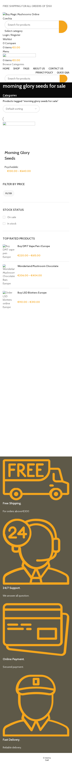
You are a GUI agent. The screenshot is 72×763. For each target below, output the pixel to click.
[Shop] (2, 759)
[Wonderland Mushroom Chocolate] (9, 274)
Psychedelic (11, 167)
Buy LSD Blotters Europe (32, 292)
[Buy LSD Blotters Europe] (9, 300)
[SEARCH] (63, 27)
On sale (11, 217)
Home (7, 97)
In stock (11, 223)
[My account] (58, 759)
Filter (8, 193)
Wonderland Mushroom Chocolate (38, 266)
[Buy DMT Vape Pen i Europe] (9, 251)
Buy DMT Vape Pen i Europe (34, 246)
